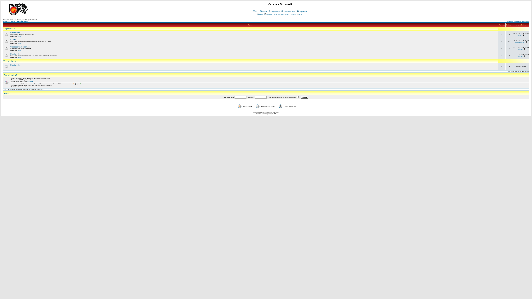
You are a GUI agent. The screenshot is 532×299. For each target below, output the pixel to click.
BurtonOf (30, 81)
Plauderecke (15, 54)
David (19, 36)
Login (301, 14)
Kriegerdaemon (520, 42)
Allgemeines (9, 29)
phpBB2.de (273, 113)
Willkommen (15, 33)
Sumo (519, 35)
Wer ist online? (10, 75)
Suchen (264, 11)
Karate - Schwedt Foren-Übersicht (15, 21)
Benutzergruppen (289, 11)
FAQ (256, 11)
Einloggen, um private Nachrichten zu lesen (281, 14)
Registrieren (303, 11)
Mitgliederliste (275, 11)
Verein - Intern (9, 61)
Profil (261, 14)
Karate (13, 40)
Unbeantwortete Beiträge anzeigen (518, 21)
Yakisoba (520, 49)
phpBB (262, 112)
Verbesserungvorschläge (20, 47)
